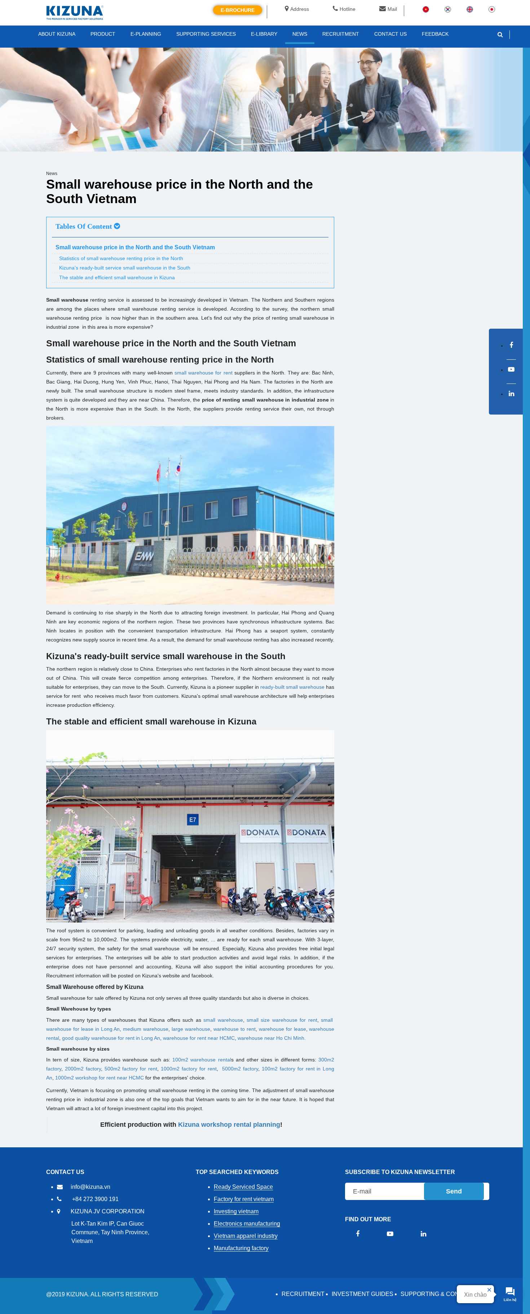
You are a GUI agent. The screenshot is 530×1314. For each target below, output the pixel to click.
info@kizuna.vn (90, 1187)
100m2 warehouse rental (201, 1060)
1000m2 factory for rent (189, 1069)
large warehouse (191, 1029)
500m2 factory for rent (131, 1069)
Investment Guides (362, 1294)
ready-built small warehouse (292, 687)
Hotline (347, 9)
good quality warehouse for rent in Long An (111, 1038)
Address (299, 9)
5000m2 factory (240, 1069)
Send (454, 1191)
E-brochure (238, 10)
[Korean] (448, 9)
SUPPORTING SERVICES (206, 34)
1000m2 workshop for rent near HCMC (99, 1078)
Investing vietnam (236, 1211)
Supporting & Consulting (442, 1294)
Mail (392, 9)
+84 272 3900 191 (95, 1199)
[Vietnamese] (426, 9)
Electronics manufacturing (247, 1224)
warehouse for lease (282, 1029)
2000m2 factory (83, 1069)
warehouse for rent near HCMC (199, 1038)
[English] (470, 9)
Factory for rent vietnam (244, 1199)
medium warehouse (145, 1029)
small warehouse (223, 1020)
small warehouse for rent (204, 373)
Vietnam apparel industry (246, 1236)
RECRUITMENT (303, 1294)
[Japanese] (492, 9)
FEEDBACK (435, 34)
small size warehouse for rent (282, 1020)
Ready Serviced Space (243, 1187)
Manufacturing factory (241, 1248)
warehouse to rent (234, 1029)
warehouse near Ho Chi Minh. (272, 1038)
